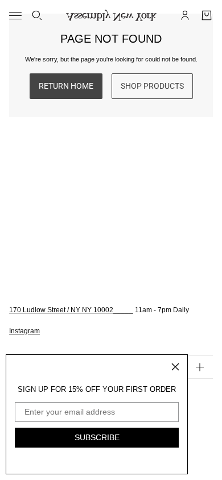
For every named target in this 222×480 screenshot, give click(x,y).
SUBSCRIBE (97, 437)
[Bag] (206, 15)
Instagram (24, 331)
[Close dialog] (175, 367)
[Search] (37, 15)
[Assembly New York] (111, 15)
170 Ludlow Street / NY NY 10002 (61, 310)
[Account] (185, 15)
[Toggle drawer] (15, 15)
